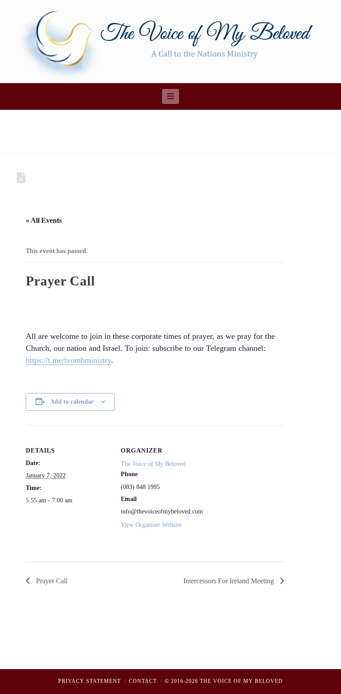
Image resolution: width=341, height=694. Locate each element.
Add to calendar (72, 401)
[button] (170, 96)
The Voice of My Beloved (153, 464)
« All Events (44, 220)
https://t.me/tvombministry (68, 360)
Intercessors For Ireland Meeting (229, 581)
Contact (143, 681)
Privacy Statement (89, 681)
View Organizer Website (151, 525)
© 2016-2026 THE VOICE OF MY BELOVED (224, 681)
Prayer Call (50, 581)
